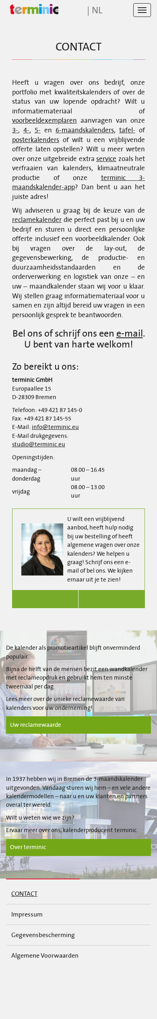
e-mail (129, 333)
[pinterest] (133, 981)
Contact (24, 893)
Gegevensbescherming (43, 935)
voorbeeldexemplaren (44, 120)
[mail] (111, 599)
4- (26, 130)
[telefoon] (45, 599)
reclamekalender (37, 220)
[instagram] (96, 981)
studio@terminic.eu (38, 444)
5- (38, 130)
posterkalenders (35, 140)
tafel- (127, 130)
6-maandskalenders (85, 130)
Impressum (27, 914)
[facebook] (24, 981)
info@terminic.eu (55, 427)
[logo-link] (32, 9)
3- (15, 130)
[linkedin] (61, 981)
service (106, 159)
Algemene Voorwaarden (44, 955)
